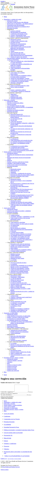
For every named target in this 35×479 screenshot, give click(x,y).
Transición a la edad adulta (11, 408)
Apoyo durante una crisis (16, 52)
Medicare (9, 160)
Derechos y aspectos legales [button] (14, 274)
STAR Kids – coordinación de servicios (20, 173)
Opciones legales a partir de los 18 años (20, 284)
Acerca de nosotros (9, 413)
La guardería (13, 264)
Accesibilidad (7, 424)
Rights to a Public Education (17, 287)
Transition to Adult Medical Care (18, 310)
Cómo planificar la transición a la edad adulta (18, 316)
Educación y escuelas (9, 403)
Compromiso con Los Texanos (12, 419)
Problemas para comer (16, 97)
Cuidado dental (14, 95)
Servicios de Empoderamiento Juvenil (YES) (21, 195)
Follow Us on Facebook (17, 456)
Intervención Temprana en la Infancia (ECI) (18, 26)
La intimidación (14, 139)
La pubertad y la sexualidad (17, 303)
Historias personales (12, 324)
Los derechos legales (15, 281)
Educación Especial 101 (16, 114)
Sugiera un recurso (12, 369)
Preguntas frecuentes (12, 28)
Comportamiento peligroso (17, 45)
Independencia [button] (11, 334)
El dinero (12, 339)
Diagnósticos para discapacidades (15, 25)
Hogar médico (14, 74)
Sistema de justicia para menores (18, 56)
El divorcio (13, 231)
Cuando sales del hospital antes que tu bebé (21, 80)
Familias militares (14, 255)
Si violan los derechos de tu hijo (18, 282)
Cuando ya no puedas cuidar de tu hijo (20, 245)
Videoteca (9, 362)
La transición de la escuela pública (19, 146)
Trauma (12, 51)
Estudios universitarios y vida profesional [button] (17, 329)
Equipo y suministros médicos (18, 90)
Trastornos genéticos (15, 67)
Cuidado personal (14, 215)
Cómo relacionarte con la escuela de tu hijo (21, 140)
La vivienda (13, 259)
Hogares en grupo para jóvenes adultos (20, 344)
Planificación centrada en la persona (19, 246)
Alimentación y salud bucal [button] (14, 92)
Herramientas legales (15, 275)
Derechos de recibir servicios (17, 54)
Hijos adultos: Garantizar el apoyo (16, 327)
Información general (12, 21)
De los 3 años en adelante (17, 87)
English (3, 1)
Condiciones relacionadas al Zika (18, 33)
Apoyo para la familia (9, 406)
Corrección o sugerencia (7, 392)
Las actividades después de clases (15, 105)
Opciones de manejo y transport (18, 340)
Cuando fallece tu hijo (16, 304)
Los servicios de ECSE (16, 118)
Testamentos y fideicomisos (17, 277)
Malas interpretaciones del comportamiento (21, 55)
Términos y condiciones (10, 443)
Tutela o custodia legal (16, 285)
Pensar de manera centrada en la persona (20, 234)
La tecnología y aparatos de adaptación (20, 91)
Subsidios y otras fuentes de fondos (16, 163)
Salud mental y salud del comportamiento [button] (17, 38)
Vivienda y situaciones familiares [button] (15, 252)
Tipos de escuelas (11, 104)
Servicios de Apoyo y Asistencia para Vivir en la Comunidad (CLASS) (22, 184)
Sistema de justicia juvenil (17, 280)
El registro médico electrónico (18, 77)
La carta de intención (15, 278)
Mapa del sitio (7, 438)
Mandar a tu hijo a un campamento (19, 267)
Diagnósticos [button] (10, 29)
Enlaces (6, 440)
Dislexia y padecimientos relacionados (20, 36)
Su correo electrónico (6, 395)
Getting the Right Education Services (19, 270)
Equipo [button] (9, 88)
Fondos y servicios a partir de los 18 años (17, 162)
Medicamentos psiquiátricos (17, 49)
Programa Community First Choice (19, 176)
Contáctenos (7, 416)
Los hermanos (14, 226)
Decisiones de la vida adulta (17, 337)
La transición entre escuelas (17, 147)
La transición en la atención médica (19, 81)
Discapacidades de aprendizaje (18, 32)
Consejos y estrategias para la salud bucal (21, 297)
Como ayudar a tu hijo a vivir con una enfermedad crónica (20, 218)
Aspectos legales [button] (11, 349)
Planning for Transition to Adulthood (19, 308)
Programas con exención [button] (13, 177)
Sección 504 (13, 120)
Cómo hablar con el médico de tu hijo (20, 236)
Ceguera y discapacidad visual (18, 35)
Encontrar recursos (15, 42)
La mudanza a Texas (15, 306)
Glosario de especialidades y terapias (19, 78)
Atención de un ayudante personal (19, 271)
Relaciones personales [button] (12, 137)
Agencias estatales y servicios (14, 360)
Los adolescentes (14, 225)
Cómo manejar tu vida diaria (17, 222)
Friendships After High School (18, 311)
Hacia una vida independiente (18, 336)
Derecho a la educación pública (15, 103)
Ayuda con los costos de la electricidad (17, 164)
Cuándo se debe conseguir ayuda (18, 41)
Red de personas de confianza (18, 228)
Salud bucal (13, 94)
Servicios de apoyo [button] (12, 261)
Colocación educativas (16, 121)
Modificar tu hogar (15, 254)
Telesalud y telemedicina (16, 82)
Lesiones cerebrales (15, 31)
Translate (12, 4)
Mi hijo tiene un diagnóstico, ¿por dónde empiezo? (20, 23)
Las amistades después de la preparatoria (20, 141)
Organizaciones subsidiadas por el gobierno (21, 265)
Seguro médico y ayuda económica (13, 405)
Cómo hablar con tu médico (17, 72)
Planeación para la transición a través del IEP (21, 150)
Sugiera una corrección (13, 370)
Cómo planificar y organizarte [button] (14, 71)
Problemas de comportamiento (18, 44)
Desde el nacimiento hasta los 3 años (19, 85)
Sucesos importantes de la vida (18, 301)
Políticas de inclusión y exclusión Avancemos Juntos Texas (19, 430)
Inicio (5, 374)
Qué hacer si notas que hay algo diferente (17, 22)
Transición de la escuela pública (18, 330)
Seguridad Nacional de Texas (11, 427)
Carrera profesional (15, 333)
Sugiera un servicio (12, 366)
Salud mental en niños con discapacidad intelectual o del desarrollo (20, 47)
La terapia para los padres (17, 232)
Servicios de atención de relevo (18, 262)
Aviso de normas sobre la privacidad (13, 432)
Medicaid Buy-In (14, 170)
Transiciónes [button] (10, 144)
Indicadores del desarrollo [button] (13, 84)
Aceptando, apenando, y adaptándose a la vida (22, 216)
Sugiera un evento (11, 367)
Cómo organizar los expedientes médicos (20, 75)
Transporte (13, 172)
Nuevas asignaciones (15, 257)
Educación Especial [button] (12, 113)
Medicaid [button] (9, 167)
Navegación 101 (8, 435)
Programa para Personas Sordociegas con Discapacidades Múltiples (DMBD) (21, 197)
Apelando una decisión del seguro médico (21, 202)
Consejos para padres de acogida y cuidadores (19, 211)
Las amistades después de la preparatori (20, 235)
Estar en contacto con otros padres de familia (21, 223)
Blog (8, 363)
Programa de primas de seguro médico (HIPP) (22, 175)
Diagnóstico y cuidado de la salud (12, 402)
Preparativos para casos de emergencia (20, 244)
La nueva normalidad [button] (12, 213)
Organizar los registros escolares (15, 110)
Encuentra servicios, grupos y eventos (13, 409)
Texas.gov (6, 446)
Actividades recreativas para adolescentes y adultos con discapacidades (21, 240)
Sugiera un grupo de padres (14, 365)
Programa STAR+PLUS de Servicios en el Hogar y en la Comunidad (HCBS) (21, 190)
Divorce (12, 307)
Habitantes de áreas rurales (17, 258)
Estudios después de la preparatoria (19, 149)
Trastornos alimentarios (16, 98)
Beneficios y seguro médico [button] (14, 199)
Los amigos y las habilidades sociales (19, 143)
